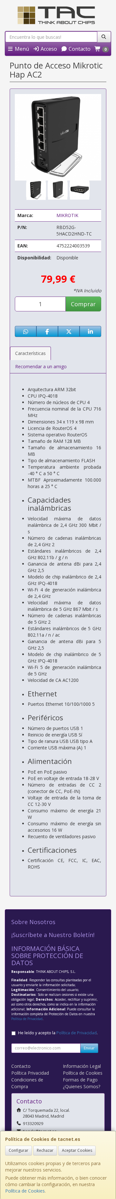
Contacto (79, 48)
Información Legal (82, 1066)
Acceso (48, 48)
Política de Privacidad (27, 1019)
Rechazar (45, 1150)
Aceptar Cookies (77, 1150)
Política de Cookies (25, 1191)
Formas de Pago (80, 1080)
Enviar (89, 1048)
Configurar (18, 1150)
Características (30, 353)
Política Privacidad (30, 1073)
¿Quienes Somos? (81, 1086)
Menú (21, 48)
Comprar (83, 304)
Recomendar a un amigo (41, 366)
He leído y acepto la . (58, 1033)
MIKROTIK (67, 215)
